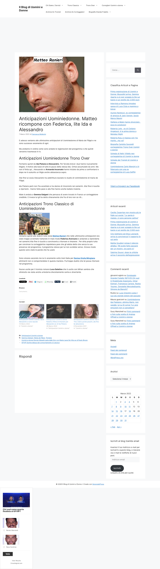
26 (134, 416)
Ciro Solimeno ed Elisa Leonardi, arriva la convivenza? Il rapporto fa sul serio (125, 237)
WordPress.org (116, 358)
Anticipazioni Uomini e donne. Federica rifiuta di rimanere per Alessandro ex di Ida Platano (57, 322)
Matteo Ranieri (59, 236)
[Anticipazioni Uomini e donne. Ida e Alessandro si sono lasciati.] (31, 311)
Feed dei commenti (118, 354)
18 (130, 411)
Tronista (49, 338)
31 (126, 420)
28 (112, 420)
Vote (8, 554)
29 (117, 420)
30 (121, 420)
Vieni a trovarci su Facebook (125, 186)
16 (121, 411)
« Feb (112, 427)
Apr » (119, 427)
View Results (16, 560)
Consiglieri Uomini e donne (112, 5)
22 (117, 416)
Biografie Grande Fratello (98, 12)
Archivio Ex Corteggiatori (74, 12)
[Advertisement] (80, 34)
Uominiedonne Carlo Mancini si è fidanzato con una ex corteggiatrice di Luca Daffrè (124, 169)
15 (117, 411)
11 (130, 407)
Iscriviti (117, 468)
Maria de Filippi (39, 338)
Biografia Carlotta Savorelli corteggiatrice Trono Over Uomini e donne (124, 147)
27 (138, 416)
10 (126, 407)
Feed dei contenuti (118, 350)
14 (112, 411)
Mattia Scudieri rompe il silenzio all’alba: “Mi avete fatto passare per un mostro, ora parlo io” (124, 246)
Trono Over (90, 5)
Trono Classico (73, 5)
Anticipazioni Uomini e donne (32, 335)
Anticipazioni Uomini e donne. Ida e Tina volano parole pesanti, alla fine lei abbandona (86, 322)
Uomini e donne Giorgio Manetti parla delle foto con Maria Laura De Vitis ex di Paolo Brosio (55, 340)
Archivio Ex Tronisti (53, 12)
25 (130, 416)
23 (121, 416)
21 (112, 416)
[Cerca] (138, 70)
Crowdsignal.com (16, 563)
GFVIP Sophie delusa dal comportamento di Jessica (41, 343)
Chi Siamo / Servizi (53, 5)
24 (126, 416)
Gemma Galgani (27, 338)
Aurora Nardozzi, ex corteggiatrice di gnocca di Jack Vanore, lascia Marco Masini (125, 115)
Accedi (113, 346)
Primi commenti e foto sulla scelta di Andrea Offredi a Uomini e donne (125, 314)
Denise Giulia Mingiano (84, 258)
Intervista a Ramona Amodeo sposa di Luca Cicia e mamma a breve (124, 106)
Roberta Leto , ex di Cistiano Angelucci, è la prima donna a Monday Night (123, 131)
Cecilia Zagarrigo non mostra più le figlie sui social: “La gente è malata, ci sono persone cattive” (125, 215)
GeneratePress (98, 484)
